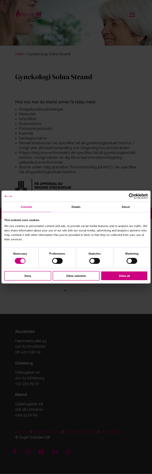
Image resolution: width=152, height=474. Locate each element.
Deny (27, 275)
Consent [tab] (26, 206)
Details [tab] (76, 206)
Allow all (124, 275)
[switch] (57, 261)
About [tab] (126, 206)
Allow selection (76, 275)
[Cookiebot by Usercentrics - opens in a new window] (131, 196)
